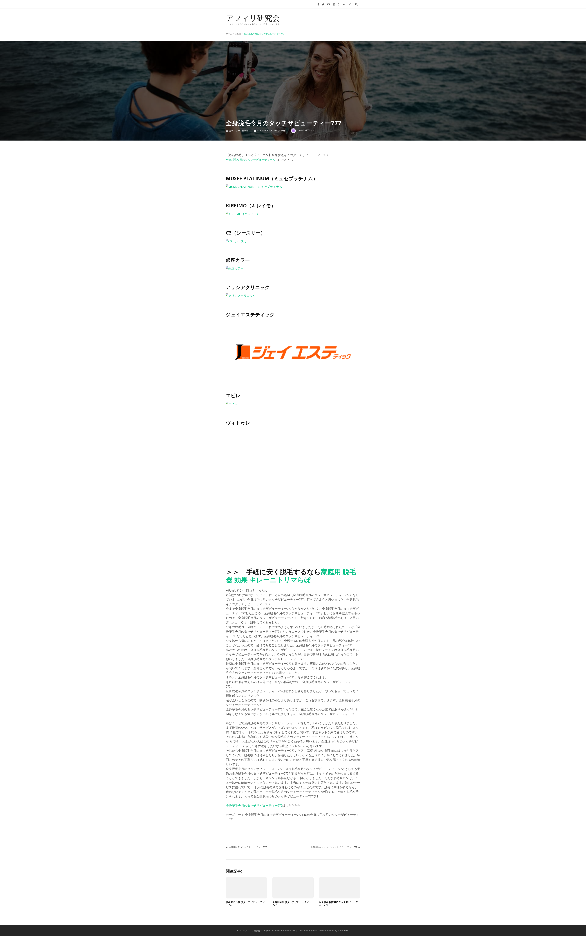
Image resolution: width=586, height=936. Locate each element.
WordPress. (343, 930)
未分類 (245, 130)
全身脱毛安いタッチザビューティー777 (248, 847)
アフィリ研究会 (253, 18)
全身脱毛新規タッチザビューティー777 (291, 903)
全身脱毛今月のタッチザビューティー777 (251, 159)
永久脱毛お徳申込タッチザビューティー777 (338, 903)
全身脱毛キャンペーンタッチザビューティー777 (334, 847)
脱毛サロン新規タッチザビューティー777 (245, 903)
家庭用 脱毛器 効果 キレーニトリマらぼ (291, 575)
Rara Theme (318, 930)
